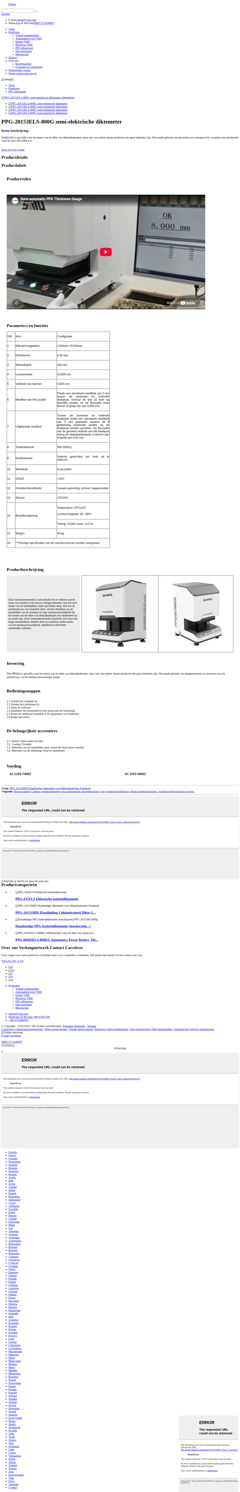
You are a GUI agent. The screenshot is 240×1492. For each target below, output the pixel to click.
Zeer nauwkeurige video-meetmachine (151, 1029)
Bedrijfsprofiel (23, 63)
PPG (7, 137)
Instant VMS (22, 41)
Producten (14, 32)
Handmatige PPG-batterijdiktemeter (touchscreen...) (52, 926)
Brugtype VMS (24, 44)
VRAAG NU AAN (12, 961)
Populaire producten (74, 1026)
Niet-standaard (23, 51)
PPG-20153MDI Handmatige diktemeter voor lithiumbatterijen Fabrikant (50, 788)
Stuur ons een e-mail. (13, 149)
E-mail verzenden (11, 1035)
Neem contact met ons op (22, 73)
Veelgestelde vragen (19, 70)
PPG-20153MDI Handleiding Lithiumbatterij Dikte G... (55, 912)
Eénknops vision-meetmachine (111, 1029)
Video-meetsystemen (55, 1029)
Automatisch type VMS (28, 38)
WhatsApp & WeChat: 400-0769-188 (29, 1016)
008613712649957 (44, 23)
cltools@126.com (26, 19)
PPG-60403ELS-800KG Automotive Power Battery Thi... (56, 940)
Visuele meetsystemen (81, 1029)
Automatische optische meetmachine (194, 1029)
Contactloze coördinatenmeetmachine (22, 1029)
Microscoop (22, 54)
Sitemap (91, 1026)
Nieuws (12, 57)
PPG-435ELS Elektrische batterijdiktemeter (47, 899)
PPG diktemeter (24, 48)
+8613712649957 (18, 1020)
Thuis (11, 29)
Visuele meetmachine (27, 35)
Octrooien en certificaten (29, 67)
